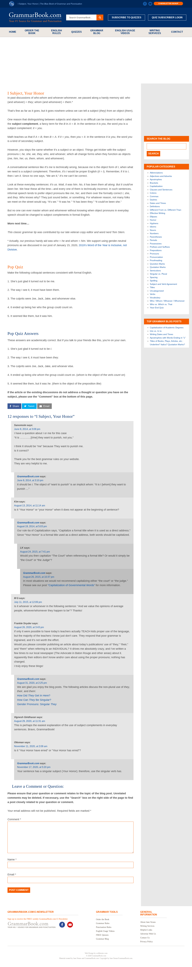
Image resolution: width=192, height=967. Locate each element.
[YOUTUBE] (150, 4)
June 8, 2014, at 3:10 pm (30, 480)
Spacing (154, 277)
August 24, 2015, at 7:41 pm (35, 551)
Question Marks (157, 264)
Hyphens (154, 223)
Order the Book (32, 31)
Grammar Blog (96, 31)
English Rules (56, 31)
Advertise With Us (148, 934)
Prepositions (156, 250)
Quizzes (76, 32)
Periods (153, 240)
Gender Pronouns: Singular (37, 704)
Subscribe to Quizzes (126, 17)
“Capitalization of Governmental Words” (71, 585)
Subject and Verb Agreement (163, 284)
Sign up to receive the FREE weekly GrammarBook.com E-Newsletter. (38, 919)
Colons (153, 193)
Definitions (155, 206)
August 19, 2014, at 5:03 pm (32, 526)
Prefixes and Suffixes (160, 247)
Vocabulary (155, 297)
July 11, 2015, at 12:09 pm (28, 602)
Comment (14, 819)
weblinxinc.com (101, 953)
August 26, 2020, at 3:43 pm (29, 627)
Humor (153, 220)
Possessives (156, 243)
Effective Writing (157, 213)
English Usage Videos (125, 31)
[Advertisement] (96, 60)
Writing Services (154, 31)
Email (12, 874)
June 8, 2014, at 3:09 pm (27, 429)
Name (12, 859)
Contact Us (145, 938)
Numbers (154, 233)
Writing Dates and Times (161, 334)
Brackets (154, 183)
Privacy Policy (146, 941)
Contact (177, 32)
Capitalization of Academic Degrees (166, 327)
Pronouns (154, 253)
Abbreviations (156, 172)
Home (12, 32)
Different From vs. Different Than (165, 210)
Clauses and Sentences (161, 189)
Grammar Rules (102, 923)
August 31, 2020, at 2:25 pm (32, 683)
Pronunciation (156, 257)
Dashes (153, 199)
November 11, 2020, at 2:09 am (30, 746)
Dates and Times (158, 203)
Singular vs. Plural (158, 274)
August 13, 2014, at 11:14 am (29, 505)
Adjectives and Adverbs (161, 176)
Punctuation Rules (103, 927)
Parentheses (156, 237)
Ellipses (153, 216)
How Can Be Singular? (34, 699)
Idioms (153, 226)
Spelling (153, 280)
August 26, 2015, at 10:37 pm (38, 577)
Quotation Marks (158, 267)
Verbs (152, 294)
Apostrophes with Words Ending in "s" (168, 338)
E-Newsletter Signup (168, 3)
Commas (154, 196)
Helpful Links (146, 930)
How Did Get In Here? (33, 695)
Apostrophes (156, 179)
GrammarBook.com (28, 476)
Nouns (153, 230)
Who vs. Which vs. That (161, 304)
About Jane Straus (148, 922)
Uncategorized (157, 291)
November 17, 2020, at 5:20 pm (33, 767)
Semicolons (155, 270)
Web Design (89, 953)
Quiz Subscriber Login (167, 17)
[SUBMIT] (99, 17)
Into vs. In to (156, 331)
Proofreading (156, 260)
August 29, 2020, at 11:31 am (29, 721)
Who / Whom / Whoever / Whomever (167, 301)
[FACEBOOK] (145, 4)
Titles (152, 287)
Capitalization (156, 186)
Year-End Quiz (157, 307)
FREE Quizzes (102, 935)
